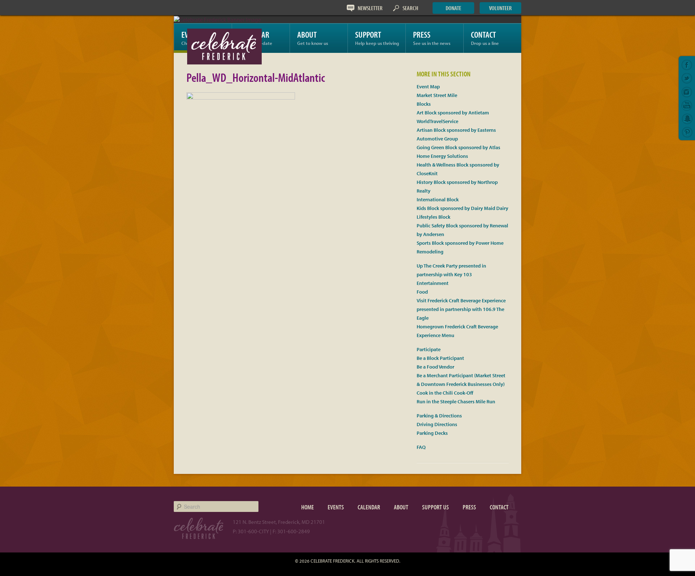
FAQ (421, 447)
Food (422, 292)
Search (410, 8)
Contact (485, 37)
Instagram (687, 92)
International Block (438, 199)
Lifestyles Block (433, 217)
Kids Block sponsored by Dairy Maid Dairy (462, 208)
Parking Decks (432, 433)
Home (307, 507)
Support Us (435, 507)
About (312, 37)
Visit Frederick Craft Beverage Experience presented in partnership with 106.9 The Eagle (461, 309)
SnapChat (687, 118)
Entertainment (432, 283)
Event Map (428, 86)
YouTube (687, 105)
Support (377, 37)
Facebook (687, 65)
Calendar (369, 507)
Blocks (424, 104)
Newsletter (370, 8)
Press (431, 37)
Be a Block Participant (440, 358)
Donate (453, 8)
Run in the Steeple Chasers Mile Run (456, 401)
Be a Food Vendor (435, 366)
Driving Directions (437, 424)
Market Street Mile (437, 95)
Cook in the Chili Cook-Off (445, 393)
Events (336, 507)
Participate (429, 349)
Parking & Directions (439, 415)
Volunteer (500, 8)
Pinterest (687, 132)
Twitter (687, 78)
